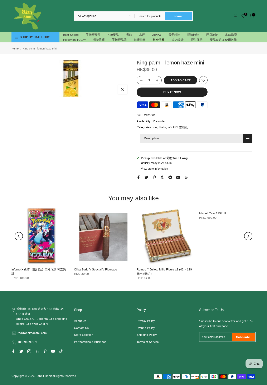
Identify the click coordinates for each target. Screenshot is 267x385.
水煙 (142, 34)
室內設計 (178, 39)
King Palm (159, 127)
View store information (154, 168)
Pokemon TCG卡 (74, 39)
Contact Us (81, 327)
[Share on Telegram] (170, 177)
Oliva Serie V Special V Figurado (95, 269)
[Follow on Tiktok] (61, 351)
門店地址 (212, 34)
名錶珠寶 (231, 34)
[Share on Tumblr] (162, 177)
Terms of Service (148, 341)
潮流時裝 (193, 34)
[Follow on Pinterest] (45, 351)
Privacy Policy (146, 320)
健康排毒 (140, 39)
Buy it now (172, 92)
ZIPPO (156, 34)
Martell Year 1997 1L (213, 213)
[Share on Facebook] (138, 177)
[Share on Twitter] (146, 177)
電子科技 (174, 34)
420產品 (113, 34)
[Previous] (19, 236)
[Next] (248, 236)
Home (15, 48)
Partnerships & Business (90, 341)
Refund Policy (146, 327)
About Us (80, 320)
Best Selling (71, 34)
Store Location (83, 334)
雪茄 (129, 34)
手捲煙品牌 (119, 39)
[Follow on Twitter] (21, 351)
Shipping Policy (147, 334)
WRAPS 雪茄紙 (178, 127)
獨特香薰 (99, 39)
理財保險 (197, 39)
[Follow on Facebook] (13, 351)
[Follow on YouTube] (53, 351)
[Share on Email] (178, 177)
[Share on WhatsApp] (186, 177)
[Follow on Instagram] (29, 351)
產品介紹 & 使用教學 (223, 39)
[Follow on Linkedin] (37, 351)
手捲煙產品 (93, 34)
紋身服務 (159, 39)
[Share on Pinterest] (154, 177)
